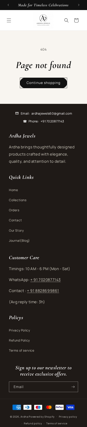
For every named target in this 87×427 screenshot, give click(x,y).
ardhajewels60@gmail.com (51, 113)
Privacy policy (68, 416)
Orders (14, 210)
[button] (9, 20)
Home (13, 190)
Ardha (24, 416)
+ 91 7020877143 (45, 279)
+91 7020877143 (52, 121)
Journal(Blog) (19, 240)
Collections (18, 200)
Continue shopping (43, 82)
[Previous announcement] (8, 5)
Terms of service (21, 350)
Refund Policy (19, 340)
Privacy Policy (19, 330)
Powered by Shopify (42, 416)
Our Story (16, 230)
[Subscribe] (73, 387)
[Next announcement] (79, 5)
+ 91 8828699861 (43, 290)
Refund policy (33, 423)
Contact (15, 220)
